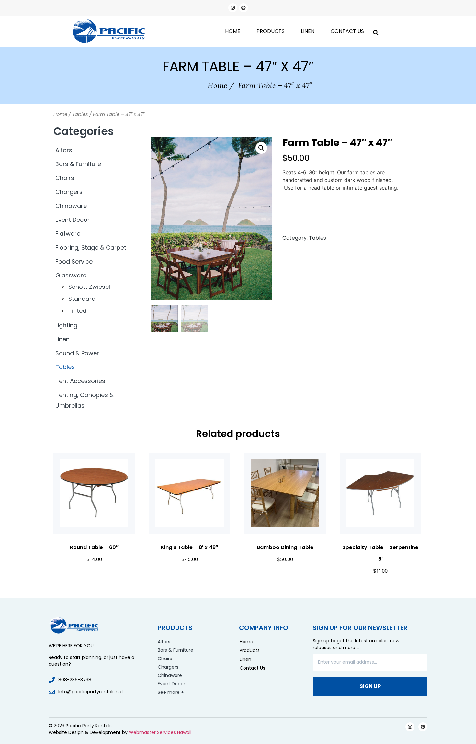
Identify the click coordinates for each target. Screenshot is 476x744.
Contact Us (347, 31)
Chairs (64, 178)
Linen (307, 31)
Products (270, 31)
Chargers (69, 192)
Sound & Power (77, 353)
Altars (63, 150)
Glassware (70, 275)
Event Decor (72, 220)
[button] (375, 31)
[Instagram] (232, 7)
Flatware (67, 234)
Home (232, 31)
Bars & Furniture (78, 164)
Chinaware (71, 206)
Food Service (74, 261)
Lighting (66, 325)
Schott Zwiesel (89, 287)
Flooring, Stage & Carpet (90, 247)
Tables (80, 114)
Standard (82, 299)
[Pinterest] (243, 7)
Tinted (77, 311)
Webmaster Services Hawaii (160, 732)
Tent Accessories (80, 381)
